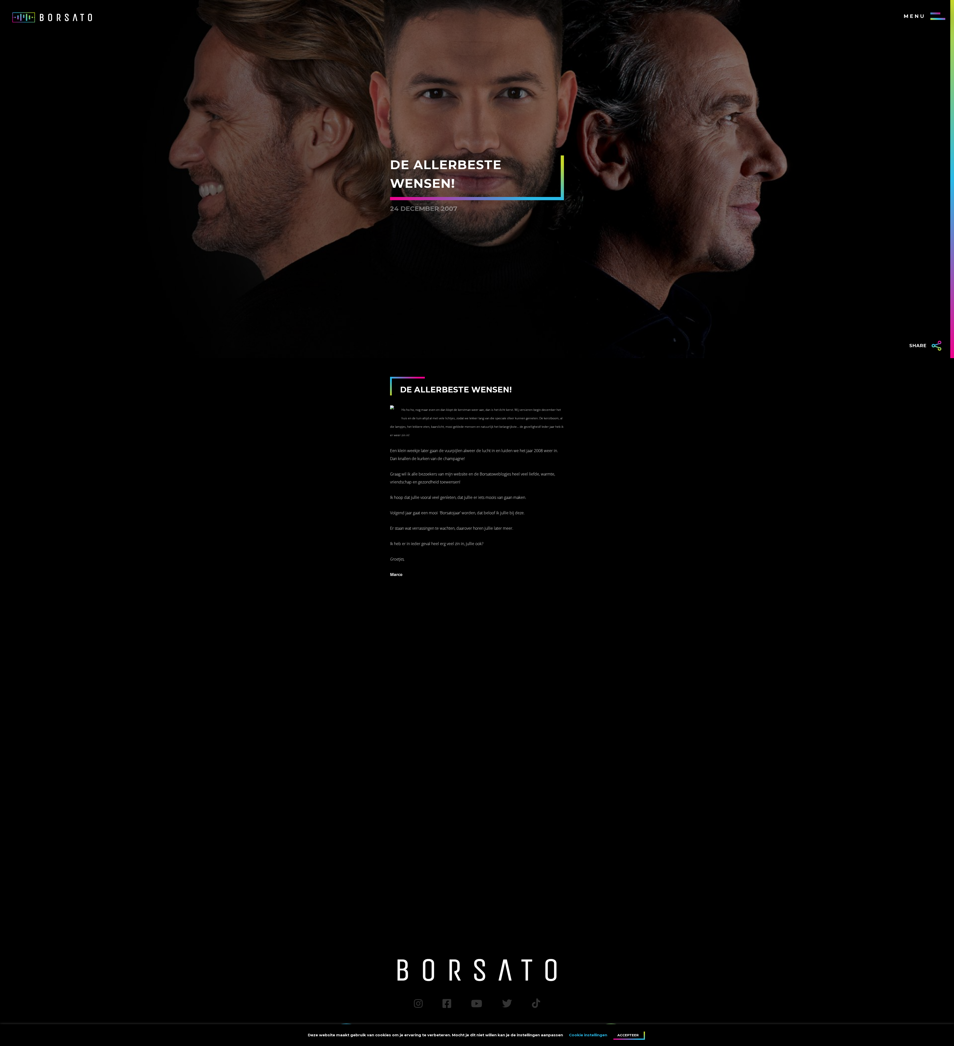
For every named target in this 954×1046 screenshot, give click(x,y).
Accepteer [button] (628, 1035)
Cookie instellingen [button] (588, 1035)
